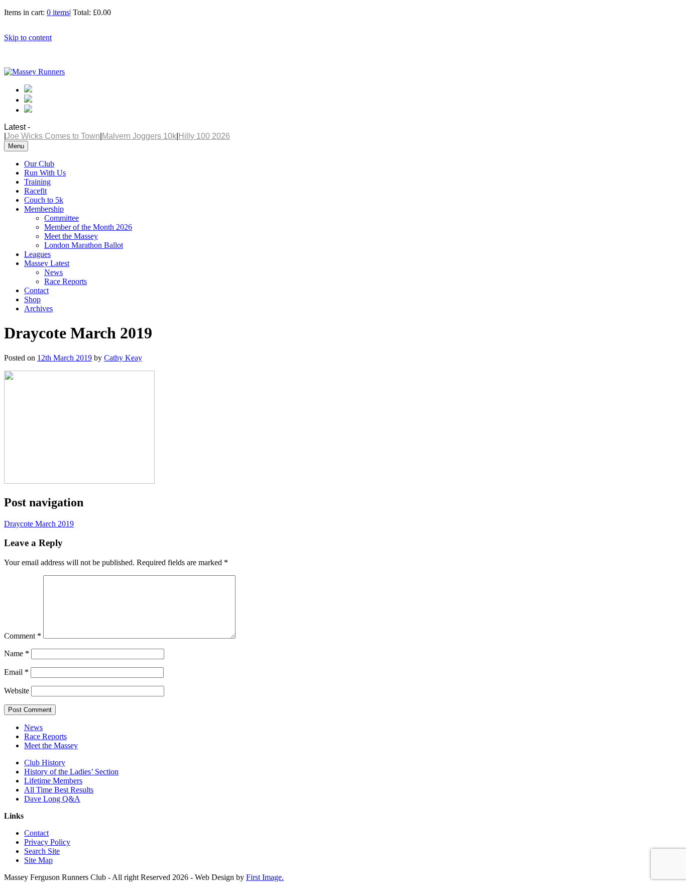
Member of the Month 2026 (88, 227)
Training (37, 182)
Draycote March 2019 (39, 523)
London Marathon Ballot (83, 245)
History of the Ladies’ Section (71, 771)
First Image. (265, 877)
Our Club (39, 163)
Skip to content (28, 37)
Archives (38, 308)
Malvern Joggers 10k (139, 136)
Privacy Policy (47, 842)
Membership (44, 209)
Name (16, 653)
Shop (32, 299)
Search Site (42, 851)
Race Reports (65, 281)
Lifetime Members (53, 780)
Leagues (37, 254)
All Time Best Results (58, 789)
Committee (61, 218)
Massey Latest (46, 263)
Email (16, 672)
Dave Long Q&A (52, 798)
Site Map (38, 860)
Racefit (35, 191)
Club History (44, 762)
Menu (16, 146)
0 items (58, 12)
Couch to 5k (43, 200)
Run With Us (45, 172)
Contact (36, 290)
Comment (22, 636)
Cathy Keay (123, 357)
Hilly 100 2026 (204, 136)
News (53, 272)
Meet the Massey (71, 236)
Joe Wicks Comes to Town (53, 136)
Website (16, 690)
